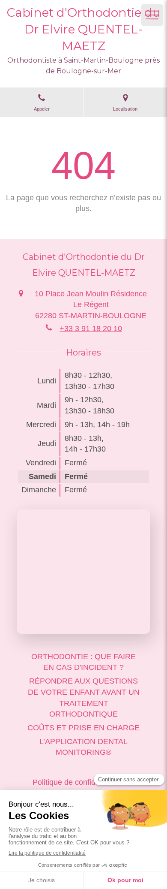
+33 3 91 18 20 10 (91, 328)
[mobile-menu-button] (152, 15)
